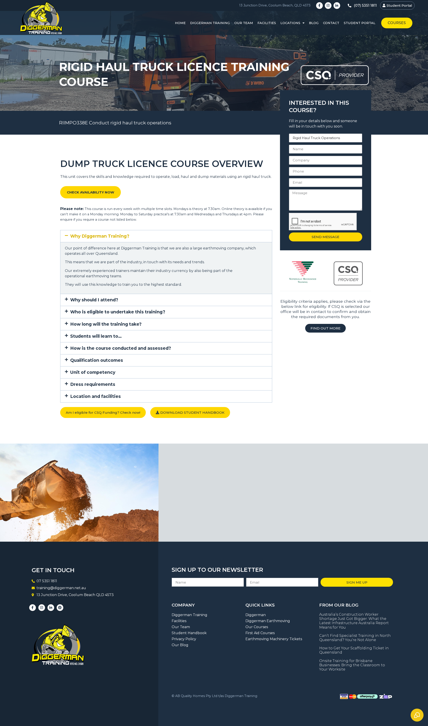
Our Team (243, 23)
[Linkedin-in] (336, 5)
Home (180, 23)
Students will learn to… (96, 336)
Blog (314, 23)
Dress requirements (92, 384)
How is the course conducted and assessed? (120, 348)
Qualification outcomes (96, 360)
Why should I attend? (94, 299)
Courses (397, 23)
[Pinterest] (60, 607)
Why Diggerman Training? (99, 236)
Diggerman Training (210, 23)
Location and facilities (95, 396)
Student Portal (359, 23)
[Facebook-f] (319, 5)
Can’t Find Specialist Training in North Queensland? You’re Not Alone (355, 637)
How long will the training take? (106, 324)
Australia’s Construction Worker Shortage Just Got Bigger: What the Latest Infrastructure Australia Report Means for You (354, 620)
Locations (290, 23)
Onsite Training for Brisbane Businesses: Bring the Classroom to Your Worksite (352, 665)
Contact (331, 23)
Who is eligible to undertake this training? (117, 312)
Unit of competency (92, 372)
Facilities (266, 23)
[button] (166, 236)
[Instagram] (328, 5)
